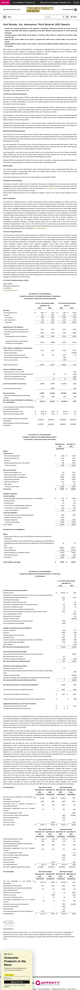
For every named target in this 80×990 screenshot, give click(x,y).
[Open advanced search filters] (67, 17)
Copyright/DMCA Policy (58, 989)
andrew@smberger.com (10, 290)
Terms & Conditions (44, 989)
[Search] (63, 17)
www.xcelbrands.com (52, 188)
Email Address (9, 975)
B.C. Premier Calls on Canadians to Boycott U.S (18, 2)
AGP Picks (5, 2)
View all (76, 2)
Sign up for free (17, 982)
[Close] (30, 952)
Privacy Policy (71, 989)
